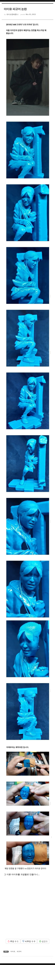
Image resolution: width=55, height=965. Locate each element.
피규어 (19, 951)
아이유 (12, 951)
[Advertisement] (27, 909)
